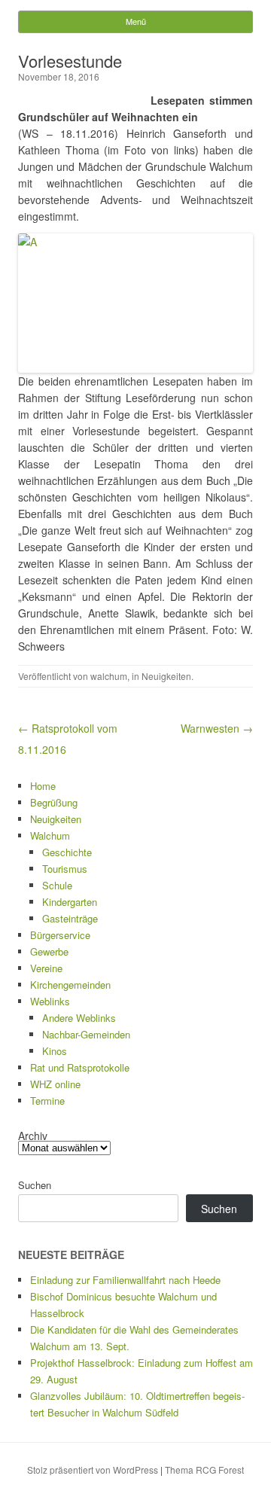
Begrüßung (54, 802)
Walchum (50, 835)
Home (43, 786)
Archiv (32, 1135)
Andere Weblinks (79, 1018)
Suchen (34, 1185)
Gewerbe (49, 951)
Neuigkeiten (166, 675)
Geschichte (67, 852)
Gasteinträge (70, 918)
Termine (47, 1100)
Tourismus (64, 868)
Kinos (54, 1051)
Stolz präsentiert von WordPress (92, 1469)
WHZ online (55, 1084)
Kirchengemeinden (70, 984)
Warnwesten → (217, 728)
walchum (108, 675)
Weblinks (50, 1001)
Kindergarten (69, 902)
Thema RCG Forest (204, 1469)
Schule (57, 885)
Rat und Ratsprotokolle (79, 1067)
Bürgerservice (60, 935)
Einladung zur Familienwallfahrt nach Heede (125, 1280)
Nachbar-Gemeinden (86, 1034)
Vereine (46, 968)
